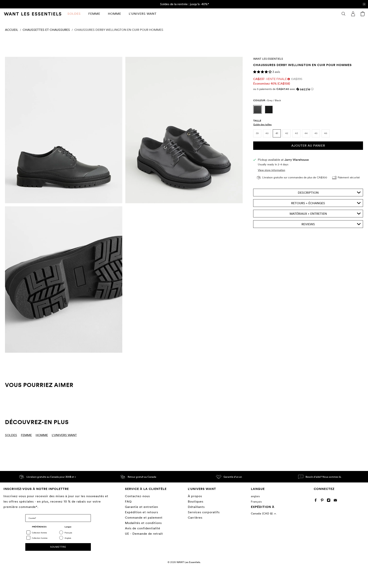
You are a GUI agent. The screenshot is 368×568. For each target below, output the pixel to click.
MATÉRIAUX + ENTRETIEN (308, 213)
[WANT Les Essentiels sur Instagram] (329, 501)
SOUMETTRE (58, 547)
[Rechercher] (343, 13)
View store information (271, 170)
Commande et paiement (144, 517)
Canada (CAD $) (262, 513)
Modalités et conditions (143, 523)
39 (257, 133)
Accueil (11, 29)
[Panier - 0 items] (362, 14)
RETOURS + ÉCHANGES (308, 203)
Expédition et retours (141, 512)
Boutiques (195, 501)
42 (286, 133)
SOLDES (74, 14)
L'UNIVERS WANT (143, 14)
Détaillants (196, 507)
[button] (262, 72)
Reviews (308, 224)
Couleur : (267, 100)
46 (325, 133)
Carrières (195, 517)
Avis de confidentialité (142, 528)
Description (308, 192)
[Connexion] (353, 13)
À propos (195, 496)
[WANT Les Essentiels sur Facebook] (316, 501)
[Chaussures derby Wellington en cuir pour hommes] (63, 130)
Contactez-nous (137, 496)
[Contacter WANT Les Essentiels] (336, 501)
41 (277, 133)
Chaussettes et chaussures (46, 29)
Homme (114, 14)
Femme (94, 14)
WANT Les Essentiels (268, 58)
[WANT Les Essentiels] (32, 14)
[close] (364, 4)
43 (296, 133)
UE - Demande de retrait (144, 533)
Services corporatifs (204, 512)
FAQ (128, 501)
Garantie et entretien (141, 507)
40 (267, 133)
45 (316, 133)
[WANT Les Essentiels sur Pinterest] (323, 501)
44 (306, 133)
